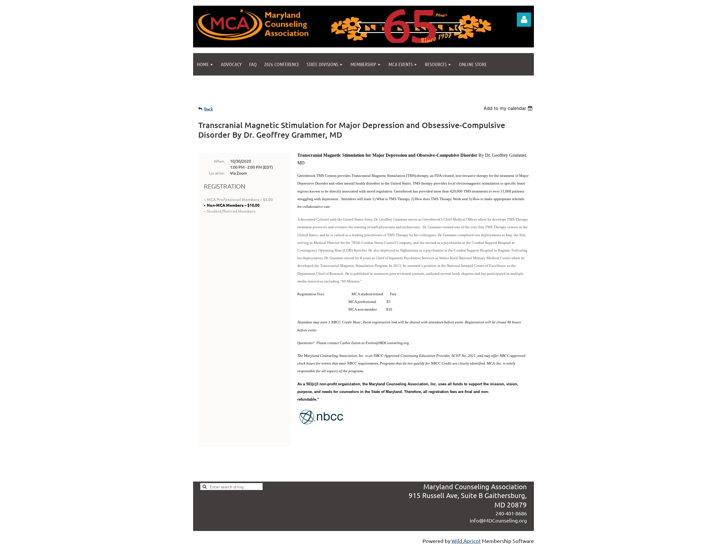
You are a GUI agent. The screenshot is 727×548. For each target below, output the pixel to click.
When (219, 161)
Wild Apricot (466, 541)
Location (216, 172)
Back (208, 109)
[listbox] (509, 108)
